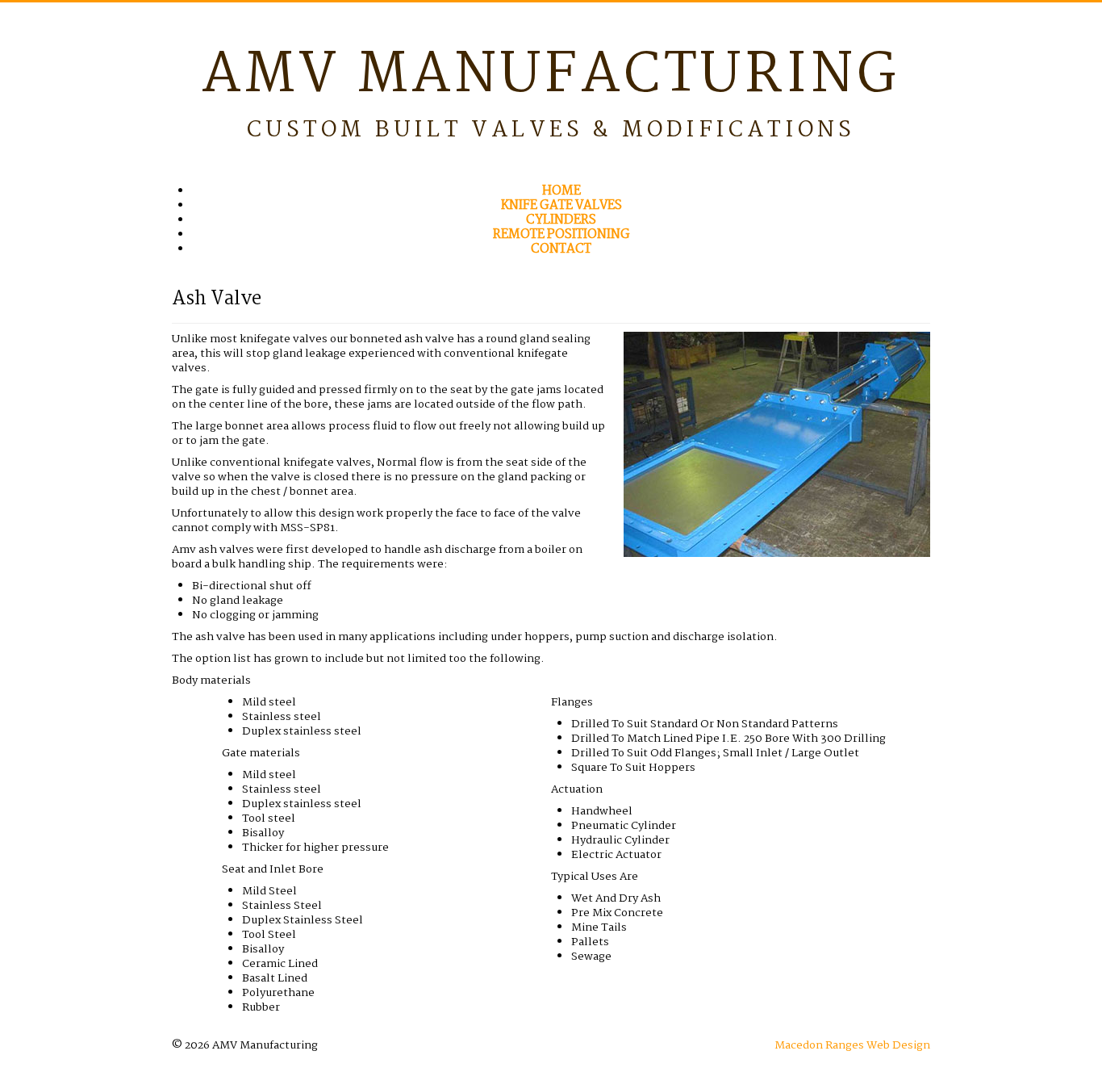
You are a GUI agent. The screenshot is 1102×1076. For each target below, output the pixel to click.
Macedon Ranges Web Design (852, 1045)
